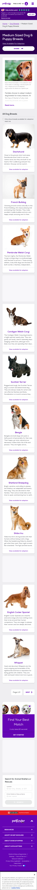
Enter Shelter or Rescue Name (16, 794)
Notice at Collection (17, 859)
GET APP (31, 14)
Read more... (10, 105)
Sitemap (11, 856)
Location (9, 786)
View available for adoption (18, 169)
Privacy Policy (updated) (13, 861)
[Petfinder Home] (6, 3)
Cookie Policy (17, 863)
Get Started (18, 735)
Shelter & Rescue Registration (18, 854)
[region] (18, 881)
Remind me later (5, 18)
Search (20, 802)
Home (4, 24)
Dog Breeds (14, 24)
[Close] (34, 874)
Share (16, 49)
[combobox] (18, 789)
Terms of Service (21, 856)
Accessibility (25, 861)
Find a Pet (17, 4)
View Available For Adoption (13, 43)
